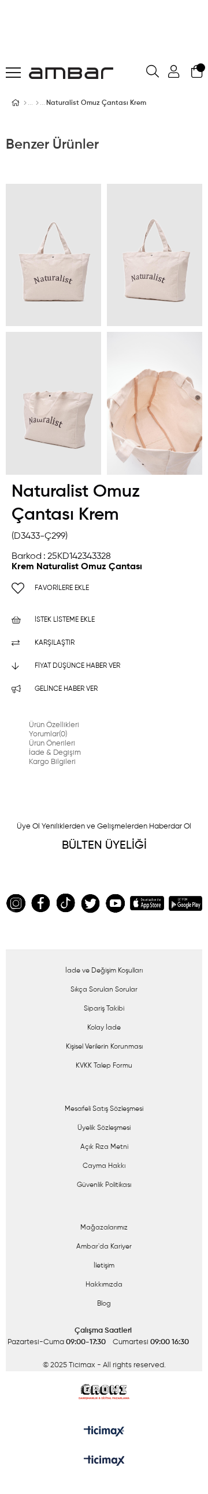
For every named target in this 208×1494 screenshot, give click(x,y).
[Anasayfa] (25, 103)
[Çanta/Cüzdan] (37, 103)
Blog (104, 1303)
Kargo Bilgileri (52, 762)
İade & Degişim (55, 753)
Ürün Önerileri (52, 743)
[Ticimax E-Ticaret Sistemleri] (104, 1461)
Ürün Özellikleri (54, 725)
